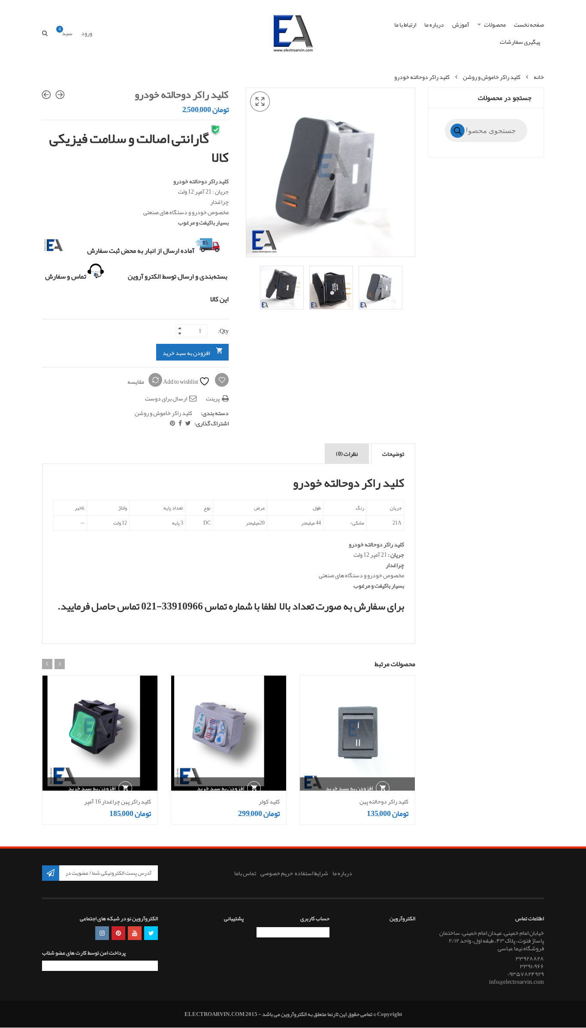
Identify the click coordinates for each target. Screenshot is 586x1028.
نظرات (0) (347, 454)
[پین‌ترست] (172, 423)
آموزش (460, 24)
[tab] (393, 453)
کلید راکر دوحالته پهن (383, 801)
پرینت (213, 398)
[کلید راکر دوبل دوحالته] (60, 95)
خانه (539, 77)
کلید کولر (269, 801)
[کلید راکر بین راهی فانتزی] (46, 95)
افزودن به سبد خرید (186, 353)
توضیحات (393, 454)
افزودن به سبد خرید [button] (349, 788)
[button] (260, 102)
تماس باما (245, 873)
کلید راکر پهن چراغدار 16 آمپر (117, 801)
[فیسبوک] (179, 423)
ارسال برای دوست (166, 398)
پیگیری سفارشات (520, 42)
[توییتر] (187, 423)
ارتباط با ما (405, 24)
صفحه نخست (529, 24)
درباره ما (434, 24)
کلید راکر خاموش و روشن (491, 77)
